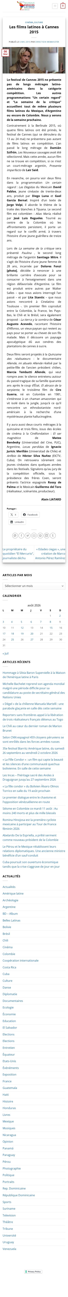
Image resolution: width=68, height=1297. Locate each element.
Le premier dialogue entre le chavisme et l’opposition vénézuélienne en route (29, 800)
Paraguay (9, 1155)
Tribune (8, 1229)
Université (9, 1235)
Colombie (9, 954)
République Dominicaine (19, 1195)
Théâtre (8, 1222)
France (7, 1081)
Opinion (8, 1141)
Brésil (6, 934)
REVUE (21, 1282)
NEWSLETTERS (35, 1282)
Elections (8, 1034)
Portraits (8, 1182)
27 (32, 639)
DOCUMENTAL (53, 1282)
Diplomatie (10, 994)
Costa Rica (9, 967)
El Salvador (10, 1028)
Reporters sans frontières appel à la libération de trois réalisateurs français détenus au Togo (33, 717)
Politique (8, 1175)
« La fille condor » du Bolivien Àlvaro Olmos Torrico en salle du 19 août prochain (31, 788)
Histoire (8, 1101)
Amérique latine (13, 893)
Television (9, 1215)
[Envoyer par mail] (34, 535)
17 (4, 633)
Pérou (7, 1162)
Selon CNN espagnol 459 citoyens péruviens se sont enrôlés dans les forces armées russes (33, 739)
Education (9, 1021)
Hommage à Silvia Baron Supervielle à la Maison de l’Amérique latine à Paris (34, 675)
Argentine (9, 907)
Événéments (11, 1068)
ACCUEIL (11, 1282)
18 (12, 633)
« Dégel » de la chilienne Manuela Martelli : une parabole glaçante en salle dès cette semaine (33, 706)
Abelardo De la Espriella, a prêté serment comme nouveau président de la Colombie (30, 837)
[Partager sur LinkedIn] (47, 535)
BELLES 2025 (11, 1284)
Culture (38, 22)
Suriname (9, 1208)
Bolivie (7, 927)
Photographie (12, 1168)
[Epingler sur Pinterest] (40, 535)
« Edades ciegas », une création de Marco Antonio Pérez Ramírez (50, 553)
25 (12, 639)
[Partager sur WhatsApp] (15, 535)
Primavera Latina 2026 (34, 1284)
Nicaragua (9, 1135)
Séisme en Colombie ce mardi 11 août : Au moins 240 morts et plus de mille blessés (30, 811)
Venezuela (9, 1249)
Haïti (6, 1095)
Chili (5, 940)
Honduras (9, 1108)
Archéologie (10, 900)
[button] (55, 6)
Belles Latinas (11, 920)
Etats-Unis (9, 1061)
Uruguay (8, 1242)
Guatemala (10, 1088)
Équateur (9, 1054)
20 (32, 633)
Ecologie (8, 1007)
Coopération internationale (21, 960)
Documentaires (13, 1001)
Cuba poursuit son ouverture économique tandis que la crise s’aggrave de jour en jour (31, 864)
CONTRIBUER (56, 1284)
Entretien (9, 1048)
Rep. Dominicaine (14, 1188)
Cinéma (29, 22)
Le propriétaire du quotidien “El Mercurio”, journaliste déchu (18, 553)
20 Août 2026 (34, 1287)
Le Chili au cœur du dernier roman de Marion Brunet (32, 728)
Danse (7, 987)
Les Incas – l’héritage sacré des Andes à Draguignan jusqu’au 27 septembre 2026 (29, 777)
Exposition (9, 1074)
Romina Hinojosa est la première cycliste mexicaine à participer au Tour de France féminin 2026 (29, 824)
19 (22, 633)
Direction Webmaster (47, 41)
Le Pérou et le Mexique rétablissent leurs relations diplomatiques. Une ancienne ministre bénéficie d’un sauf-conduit (34, 851)
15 (51, 627)
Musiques (9, 1128)
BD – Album (10, 914)
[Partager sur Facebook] (21, 535)
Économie (9, 1014)
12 (22, 627)
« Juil (6, 653)
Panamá (8, 1148)
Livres (6, 1115)
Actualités (9, 887)
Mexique (8, 1121)
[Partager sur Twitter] (28, 535)
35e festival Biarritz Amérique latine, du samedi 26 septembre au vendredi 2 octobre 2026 (33, 751)
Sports (7, 1202)
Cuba (6, 974)
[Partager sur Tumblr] (53, 535)
